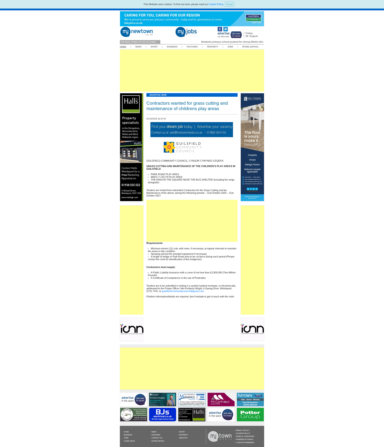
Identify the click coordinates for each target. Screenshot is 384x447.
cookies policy (243, 433)
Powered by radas (244, 439)
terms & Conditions (245, 436)
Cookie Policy (215, 4)
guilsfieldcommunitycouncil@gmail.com (183, 291)
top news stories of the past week (138, 42)
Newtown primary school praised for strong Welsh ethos (196, 42)
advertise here (158, 95)
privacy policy (242, 430)
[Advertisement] (192, 71)
